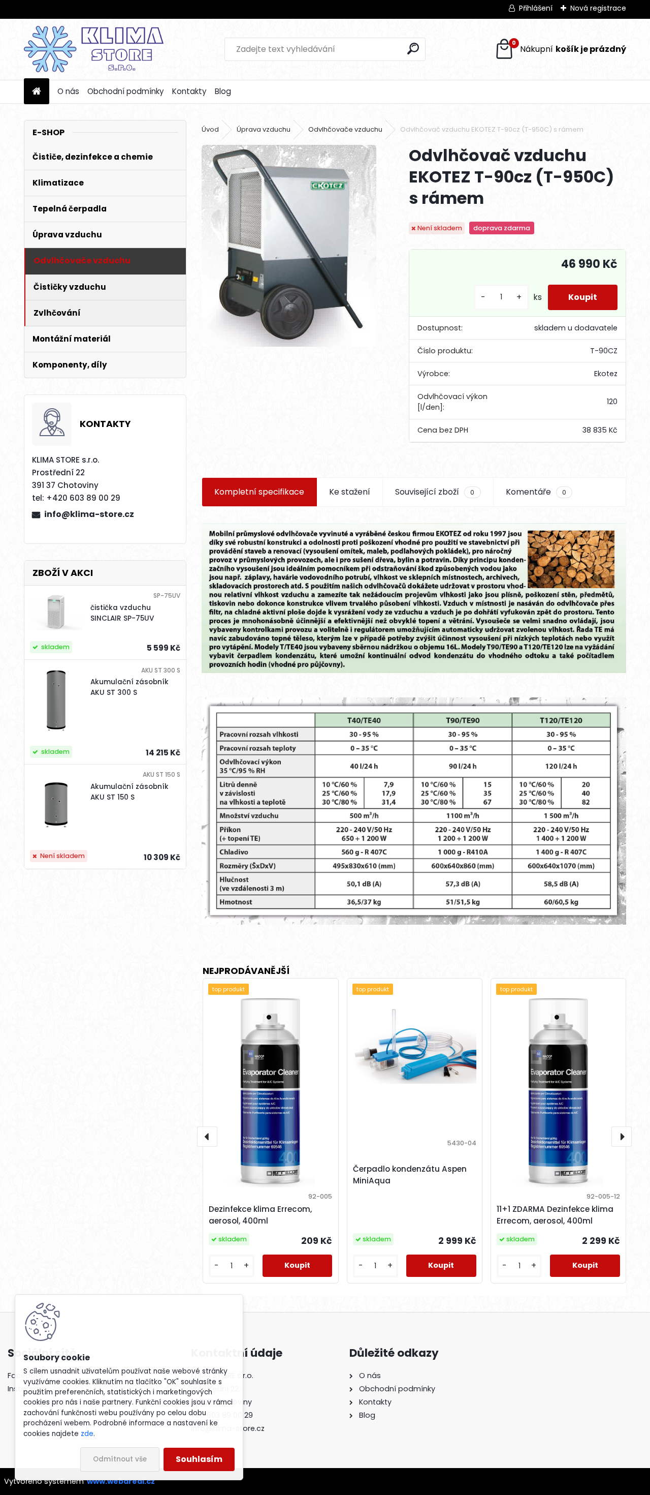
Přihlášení (535, 8)
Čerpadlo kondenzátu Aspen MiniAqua (410, 1175)
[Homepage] (36, 91)
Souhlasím (199, 1459)
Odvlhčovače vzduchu (345, 129)
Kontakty (189, 91)
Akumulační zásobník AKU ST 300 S (129, 687)
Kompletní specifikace (259, 492)
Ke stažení (349, 492)
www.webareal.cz (121, 1481)
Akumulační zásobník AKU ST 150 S (129, 792)
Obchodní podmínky (125, 91)
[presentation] (207, 1136)
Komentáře (536, 492)
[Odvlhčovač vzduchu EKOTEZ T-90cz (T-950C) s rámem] (289, 246)
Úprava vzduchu (263, 129)
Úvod (210, 129)
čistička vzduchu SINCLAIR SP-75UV (122, 613)
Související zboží (434, 492)
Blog (223, 91)
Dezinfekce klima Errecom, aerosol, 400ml (260, 1215)
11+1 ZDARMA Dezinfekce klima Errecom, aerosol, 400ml (555, 1215)
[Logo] (94, 49)
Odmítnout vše (120, 1459)
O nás (68, 91)
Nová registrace (598, 8)
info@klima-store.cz (89, 514)
